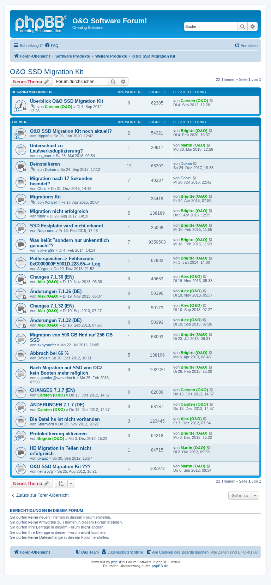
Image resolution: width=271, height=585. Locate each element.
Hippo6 (43, 136)
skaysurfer (46, 345)
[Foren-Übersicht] (42, 23)
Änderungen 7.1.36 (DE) (56, 291)
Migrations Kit (45, 196)
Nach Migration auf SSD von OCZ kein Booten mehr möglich (66, 370)
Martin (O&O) (193, 145)
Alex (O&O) (48, 282)
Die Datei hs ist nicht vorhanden (65, 419)
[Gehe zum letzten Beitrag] (211, 101)
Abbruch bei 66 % (49, 353)
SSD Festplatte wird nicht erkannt (66, 225)
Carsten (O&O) (58, 107)
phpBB (116, 562)
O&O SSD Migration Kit (46, 72)
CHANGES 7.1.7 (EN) (52, 390)
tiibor (41, 216)
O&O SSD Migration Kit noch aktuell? (71, 131)
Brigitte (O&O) (194, 131)
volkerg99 (45, 250)
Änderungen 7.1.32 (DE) (56, 320)
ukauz (42, 458)
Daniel (186, 178)
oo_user (44, 156)
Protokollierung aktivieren (58, 433)
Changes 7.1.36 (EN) (52, 277)
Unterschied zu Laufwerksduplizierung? (56, 148)
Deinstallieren (45, 164)
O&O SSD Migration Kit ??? (60, 466)
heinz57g (45, 471)
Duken (50, 169)
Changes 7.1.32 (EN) (52, 306)
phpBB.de (160, 566)
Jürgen (43, 269)
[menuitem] (51, 45)
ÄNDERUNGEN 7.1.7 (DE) (57, 404)
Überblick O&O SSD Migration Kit (66, 101)
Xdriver (51, 202)
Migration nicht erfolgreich (59, 211)
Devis (42, 358)
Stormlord (45, 424)
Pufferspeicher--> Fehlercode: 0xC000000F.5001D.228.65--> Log (65, 261)
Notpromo (45, 230)
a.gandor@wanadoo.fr (56, 378)
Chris (42, 188)
